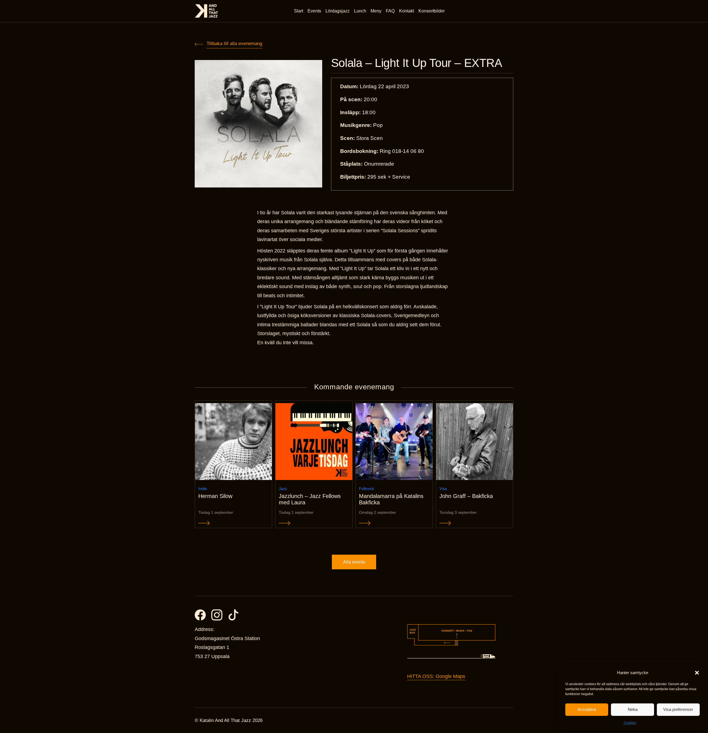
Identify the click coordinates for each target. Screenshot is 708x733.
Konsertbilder (431, 11)
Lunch (360, 11)
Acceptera (586, 709)
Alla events (354, 562)
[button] (697, 672)
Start (298, 11)
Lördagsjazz (338, 11)
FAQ (390, 11)
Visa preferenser (678, 709)
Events (314, 11)
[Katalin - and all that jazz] (206, 11)
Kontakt (406, 11)
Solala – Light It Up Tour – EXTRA (416, 63)
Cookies (630, 723)
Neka (632, 709)
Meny (376, 11)
